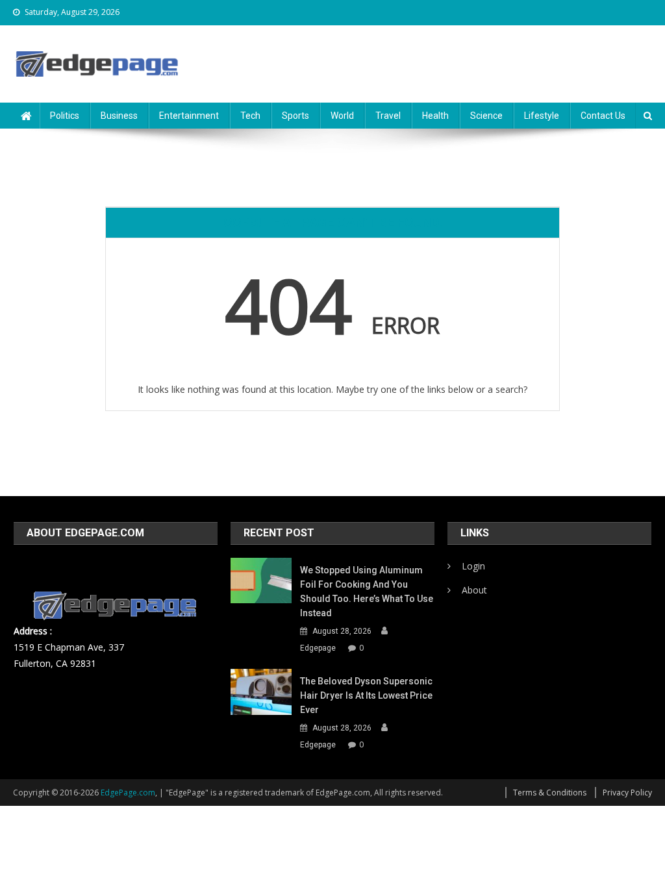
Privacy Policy (627, 792)
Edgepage (318, 648)
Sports (295, 115)
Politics (64, 115)
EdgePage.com (128, 792)
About (474, 590)
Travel (388, 115)
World (342, 115)
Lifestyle (541, 115)
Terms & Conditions (549, 792)
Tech (250, 115)
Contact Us (603, 115)
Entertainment (189, 115)
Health (435, 115)
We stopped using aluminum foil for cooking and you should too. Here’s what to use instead (366, 591)
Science (486, 115)
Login (473, 566)
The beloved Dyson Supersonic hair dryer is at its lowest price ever (366, 695)
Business (119, 115)
